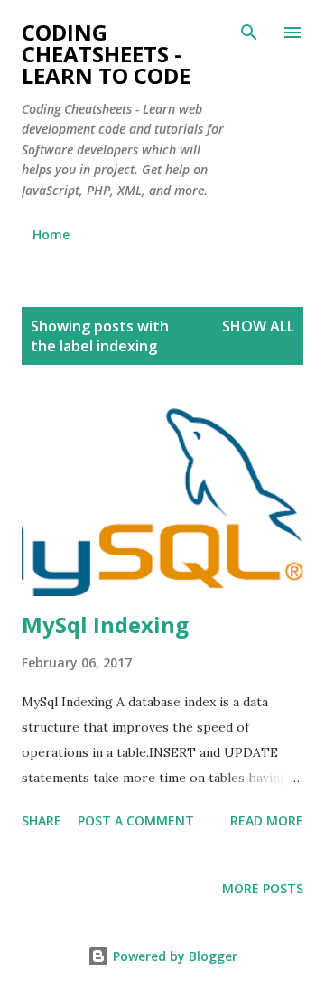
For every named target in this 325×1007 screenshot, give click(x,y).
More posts (262, 888)
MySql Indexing (105, 624)
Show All (258, 326)
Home (51, 234)
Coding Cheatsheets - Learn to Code (106, 53)
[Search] (249, 32)
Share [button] (41, 820)
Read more (266, 820)
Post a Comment (136, 820)
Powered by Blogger (173, 956)
